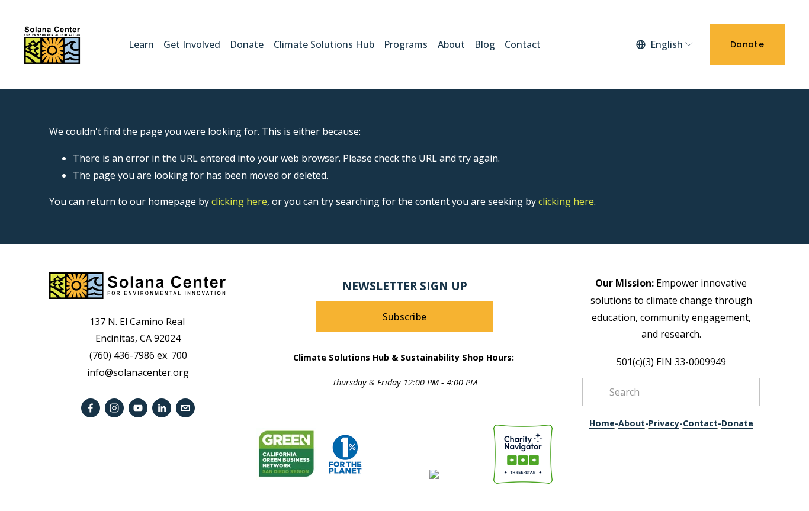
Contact (523, 44)
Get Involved (191, 44)
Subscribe (405, 316)
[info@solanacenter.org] (185, 407)
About (451, 44)
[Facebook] (90, 407)
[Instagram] (114, 407)
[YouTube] (138, 407)
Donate (247, 44)
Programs (406, 44)
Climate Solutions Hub (324, 44)
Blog (484, 44)
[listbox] (665, 45)
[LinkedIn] (161, 407)
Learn (141, 44)
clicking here (239, 201)
